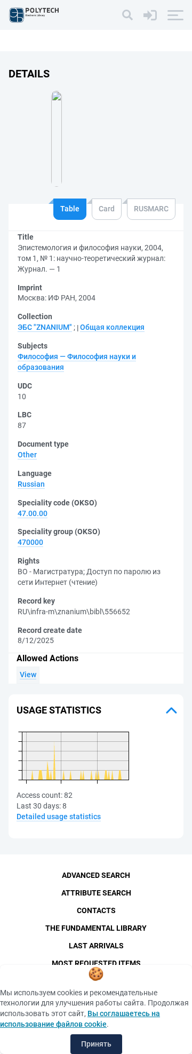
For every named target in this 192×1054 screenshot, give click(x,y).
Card (107, 208)
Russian (31, 484)
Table (69, 208)
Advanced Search (96, 875)
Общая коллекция (112, 327)
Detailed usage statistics (59, 816)
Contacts (96, 910)
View (28, 674)
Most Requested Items (96, 963)
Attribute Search (96, 893)
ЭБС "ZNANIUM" (45, 327)
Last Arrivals (96, 945)
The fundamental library (96, 928)
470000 (30, 542)
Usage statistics (59, 710)
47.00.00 (32, 513)
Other (27, 454)
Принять (96, 1044)
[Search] (127, 15)
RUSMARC (151, 208)
